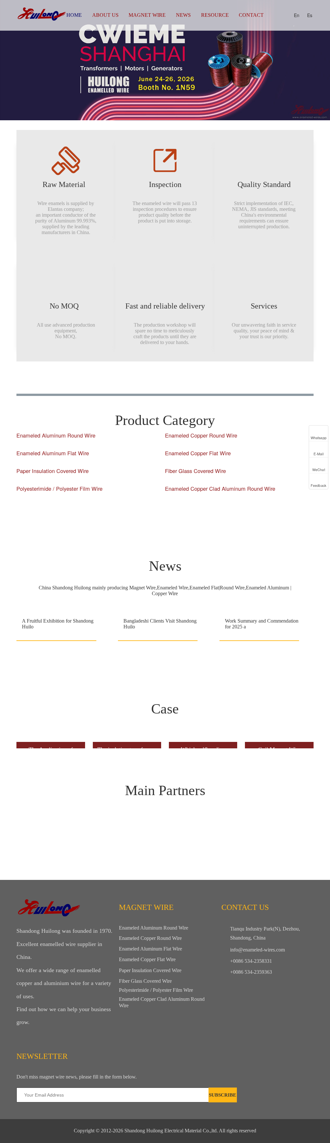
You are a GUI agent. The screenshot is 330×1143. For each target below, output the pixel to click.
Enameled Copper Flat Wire (198, 453)
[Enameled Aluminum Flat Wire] (89, 460)
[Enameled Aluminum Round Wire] (89, 442)
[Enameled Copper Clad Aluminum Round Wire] (238, 495)
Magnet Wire (147, 15)
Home (74, 15)
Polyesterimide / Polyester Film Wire (59, 488)
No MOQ (66, 306)
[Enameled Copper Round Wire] (238, 442)
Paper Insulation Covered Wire (52, 471)
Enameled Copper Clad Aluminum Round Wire (220, 488)
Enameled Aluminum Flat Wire (52, 453)
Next (321, 60)
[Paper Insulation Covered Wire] (89, 478)
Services (264, 306)
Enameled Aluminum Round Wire (55, 435)
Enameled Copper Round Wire (201, 435)
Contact (251, 15)
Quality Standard (264, 184)
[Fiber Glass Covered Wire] (238, 478)
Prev (8, 60)
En (296, 15)
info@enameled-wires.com (257, 949)
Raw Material (66, 184)
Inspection (165, 184)
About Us (105, 15)
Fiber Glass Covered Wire (195, 471)
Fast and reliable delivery (165, 306)
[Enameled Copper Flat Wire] (238, 460)
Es (309, 15)
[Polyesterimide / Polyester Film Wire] (89, 495)
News (183, 15)
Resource (215, 15)
